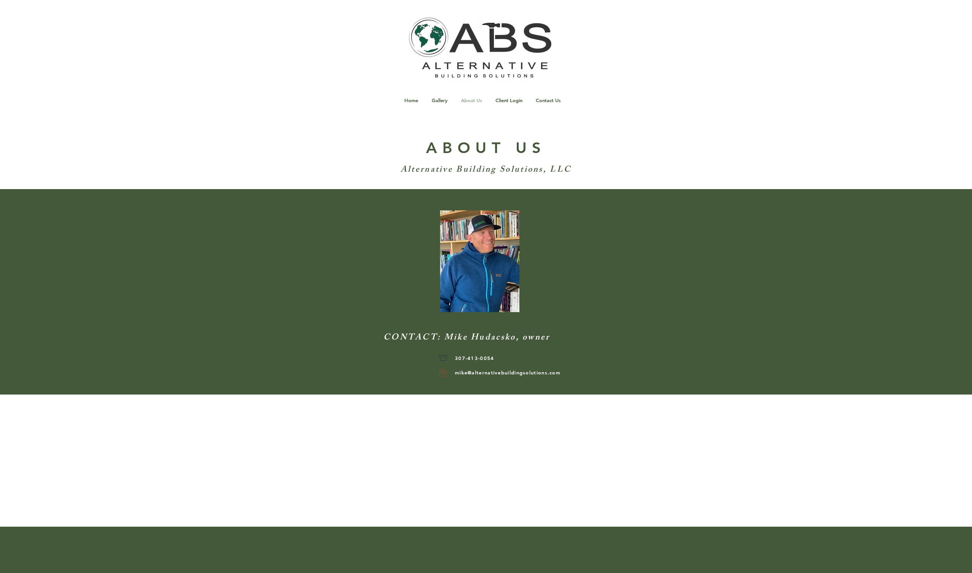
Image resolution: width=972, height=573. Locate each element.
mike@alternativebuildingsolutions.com (507, 372)
